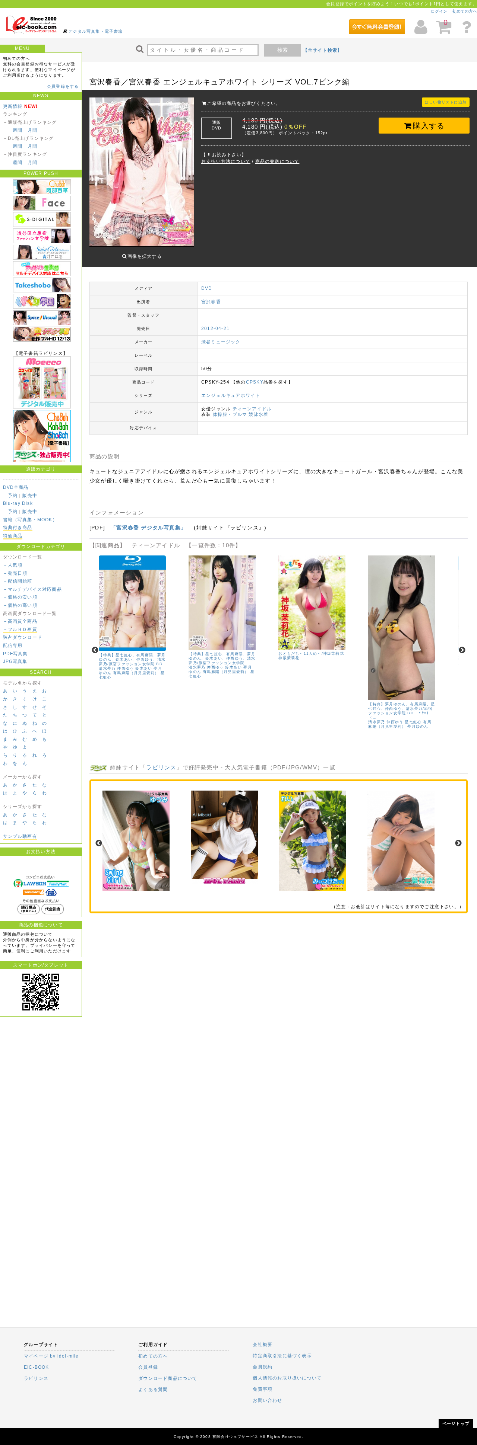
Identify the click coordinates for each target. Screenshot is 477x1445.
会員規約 (262, 1366)
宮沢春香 (211, 301)
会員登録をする (63, 86)
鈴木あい (143, 668)
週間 (17, 130)
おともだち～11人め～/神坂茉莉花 (311, 653)
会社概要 (262, 1344)
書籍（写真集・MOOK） (30, 519)
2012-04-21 (215, 328)
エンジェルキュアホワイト (230, 395)
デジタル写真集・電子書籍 (95, 31)
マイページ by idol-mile (51, 1356)
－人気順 (13, 565)
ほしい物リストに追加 (446, 102)
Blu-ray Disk (18, 503)
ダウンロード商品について (167, 1378)
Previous (95, 650)
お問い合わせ (267, 1400)
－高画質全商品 (20, 621)
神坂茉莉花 (288, 658)
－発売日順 (15, 573)
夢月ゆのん (417, 726)
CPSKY (254, 382)
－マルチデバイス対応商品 (32, 589)
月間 (32, 130)
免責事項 (262, 1389)
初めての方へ (464, 11)
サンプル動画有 (20, 836)
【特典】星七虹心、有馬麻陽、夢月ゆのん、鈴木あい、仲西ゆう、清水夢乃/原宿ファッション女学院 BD (132, 659)
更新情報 (13, 106)
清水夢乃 (107, 668)
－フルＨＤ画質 (20, 629)
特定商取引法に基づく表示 (282, 1355)
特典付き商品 (17, 527)
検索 (282, 50)
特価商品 (13, 535)
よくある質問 (153, 1389)
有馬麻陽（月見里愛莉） (136, 673)
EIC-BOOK (36, 1367)
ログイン (439, 11)
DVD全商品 (16, 487)
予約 (13, 495)
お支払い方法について (225, 161)
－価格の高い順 (20, 605)
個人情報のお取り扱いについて (287, 1378)
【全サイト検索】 (322, 50)
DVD (206, 288)
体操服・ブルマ (230, 414)
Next (462, 650)
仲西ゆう (125, 668)
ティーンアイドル (252, 408)
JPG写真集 (15, 661)
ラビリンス (161, 767)
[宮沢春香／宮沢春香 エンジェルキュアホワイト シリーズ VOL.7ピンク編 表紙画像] (141, 172)
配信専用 (13, 645)
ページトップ (456, 1423)
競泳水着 (258, 414)
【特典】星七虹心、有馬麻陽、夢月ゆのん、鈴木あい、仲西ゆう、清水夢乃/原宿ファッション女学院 (222, 658)
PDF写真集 (15, 653)
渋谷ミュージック (221, 342)
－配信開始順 (17, 581)
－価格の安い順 (20, 597)
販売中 (29, 495)
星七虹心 (413, 722)
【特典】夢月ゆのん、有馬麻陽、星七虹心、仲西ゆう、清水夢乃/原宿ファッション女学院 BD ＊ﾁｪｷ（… (401, 711)
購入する (429, 126)
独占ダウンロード (22, 637)
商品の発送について (277, 161)
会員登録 (148, 1367)
